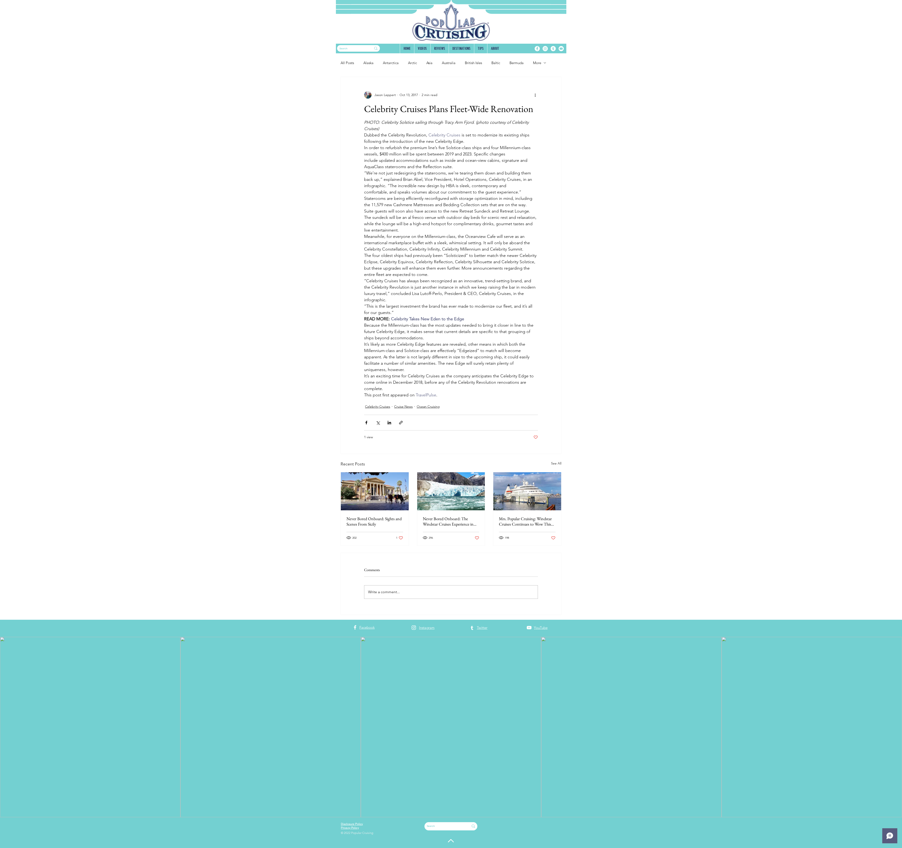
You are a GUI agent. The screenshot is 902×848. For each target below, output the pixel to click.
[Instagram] (545, 48)
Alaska (368, 63)
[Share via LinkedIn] (389, 422)
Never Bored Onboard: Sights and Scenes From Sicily (374, 521)
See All (556, 463)
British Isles (473, 63)
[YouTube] (561, 48)
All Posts (347, 63)
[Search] (376, 48)
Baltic (495, 63)
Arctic (412, 63)
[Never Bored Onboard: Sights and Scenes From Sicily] (375, 491)
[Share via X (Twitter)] (378, 422)
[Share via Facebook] (366, 422)
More (537, 63)
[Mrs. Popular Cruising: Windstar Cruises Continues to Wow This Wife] (527, 491)
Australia (448, 63)
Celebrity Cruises (377, 406)
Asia (429, 63)
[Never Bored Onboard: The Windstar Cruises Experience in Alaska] (451, 491)
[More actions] (535, 95)
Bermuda (516, 63)
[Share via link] (401, 422)
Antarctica (391, 63)
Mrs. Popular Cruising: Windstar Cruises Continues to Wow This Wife (525, 521)
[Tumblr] (553, 48)
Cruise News (403, 406)
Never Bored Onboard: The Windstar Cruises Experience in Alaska (448, 521)
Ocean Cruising (428, 406)
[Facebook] (537, 48)
